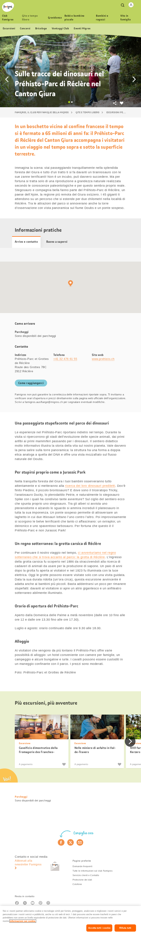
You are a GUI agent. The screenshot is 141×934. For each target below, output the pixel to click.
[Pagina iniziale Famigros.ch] (8, 7)
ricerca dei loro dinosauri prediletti (90, 485)
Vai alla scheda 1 (69, 102)
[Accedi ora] (131, 4)
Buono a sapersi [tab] (57, 242)
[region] (70, 920)
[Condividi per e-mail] (80, 842)
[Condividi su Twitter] (70, 842)
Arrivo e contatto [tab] (26, 242)
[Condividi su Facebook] (61, 842)
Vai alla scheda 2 (72, 102)
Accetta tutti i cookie (99, 928)
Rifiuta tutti (125, 928)
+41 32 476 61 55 (65, 359)
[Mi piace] (64, 764)
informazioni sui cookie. (23, 921)
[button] (7, 79)
